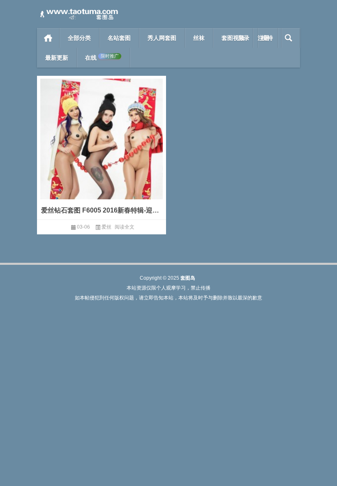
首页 (48, 38)
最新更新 (56, 57)
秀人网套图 (162, 38)
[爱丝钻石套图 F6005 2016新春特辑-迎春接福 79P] (101, 151)
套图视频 (233, 38)
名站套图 (119, 38)
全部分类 (79, 38)
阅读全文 (124, 227)
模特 (267, 38)
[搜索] (288, 38)
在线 (102, 57)
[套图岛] (78, 11)
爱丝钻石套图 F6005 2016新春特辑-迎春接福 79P (101, 210)
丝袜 (199, 38)
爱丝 (106, 227)
